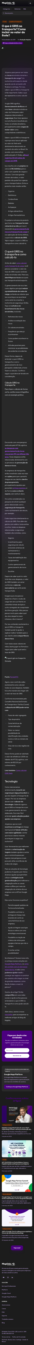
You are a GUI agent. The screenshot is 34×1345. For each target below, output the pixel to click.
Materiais (17, 9)
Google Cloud (6, 1293)
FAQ (24, 9)
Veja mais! (17, 1248)
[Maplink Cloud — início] (8, 3)
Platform (5, 1290)
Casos (4, 1308)
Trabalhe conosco (7, 1319)
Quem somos (6, 1305)
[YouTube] (3, 1277)
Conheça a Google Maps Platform (17, 1087)
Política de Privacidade (18, 1337)
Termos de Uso (6, 1337)
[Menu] (30, 3)
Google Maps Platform (9, 1297)
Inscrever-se (17, 1055)
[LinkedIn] (12, 1277)
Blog (3, 1323)
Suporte (4, 1315)
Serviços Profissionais (9, 1286)
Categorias (6, 9)
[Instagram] (8, 1277)
